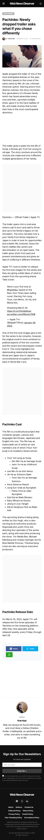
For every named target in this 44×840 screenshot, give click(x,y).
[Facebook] (17, 801)
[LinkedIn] (27, 801)
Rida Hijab (21, 720)
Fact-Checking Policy (13, 818)
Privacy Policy (14, 814)
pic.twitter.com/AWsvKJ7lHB (21, 314)
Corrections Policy (31, 818)
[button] (3, 3)
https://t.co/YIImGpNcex (19, 311)
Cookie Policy (27, 814)
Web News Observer (22, 3)
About (10, 807)
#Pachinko (12, 290)
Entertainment (8, 13)
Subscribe (21, 771)
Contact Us (29, 807)
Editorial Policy (14, 811)
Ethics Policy (28, 811)
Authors (19, 807)
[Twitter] (22, 801)
